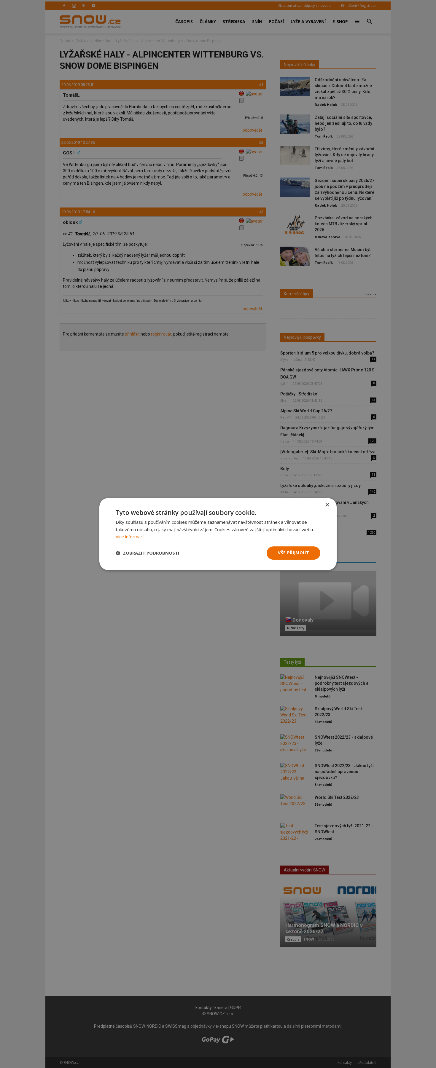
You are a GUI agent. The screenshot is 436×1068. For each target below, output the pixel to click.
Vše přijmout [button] (293, 552)
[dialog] (218, 534)
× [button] (327, 505)
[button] (147, 553)
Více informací (130, 537)
